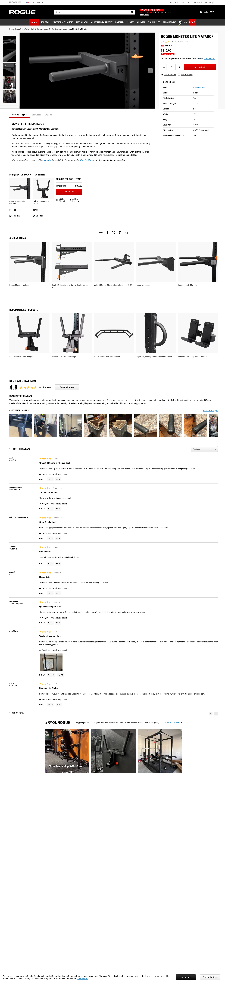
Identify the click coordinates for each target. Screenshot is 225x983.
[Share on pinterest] (119, 232)
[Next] (216, 713)
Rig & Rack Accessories (39, 29)
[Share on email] (126, 232)
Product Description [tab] (19, 115)
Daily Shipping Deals (151, 10)
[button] (132, 12)
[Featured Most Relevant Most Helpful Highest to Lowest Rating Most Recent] (204, 449)
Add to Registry (187, 75)
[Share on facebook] (107, 232)
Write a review (190, 42)
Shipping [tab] (48, 115)
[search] (94, 12)
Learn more (209, 59)
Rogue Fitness (199, 87)
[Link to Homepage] (22, 12)
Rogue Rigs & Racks (22, 29)
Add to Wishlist (170, 75)
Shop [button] (32, 22)
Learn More (82, 978)
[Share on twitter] (113, 232)
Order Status (197, 2)
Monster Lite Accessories (57, 29)
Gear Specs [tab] (36, 115)
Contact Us (185, 2)
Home (11, 29)
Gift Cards (174, 2)
